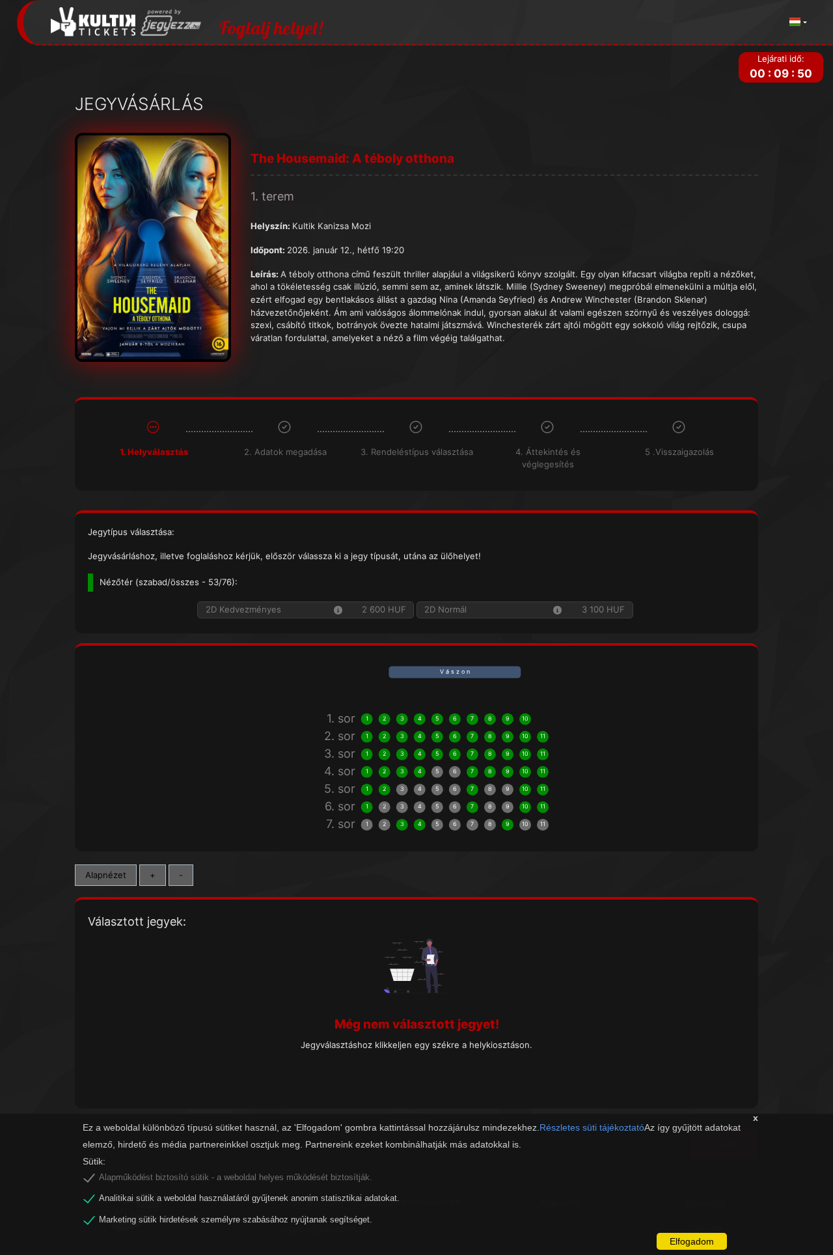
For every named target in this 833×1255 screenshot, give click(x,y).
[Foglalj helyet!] (126, 22)
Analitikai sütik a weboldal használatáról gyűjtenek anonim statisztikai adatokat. (249, 1198)
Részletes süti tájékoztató (591, 1127)
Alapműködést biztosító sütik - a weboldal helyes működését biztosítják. (235, 1177)
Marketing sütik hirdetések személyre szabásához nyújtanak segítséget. (235, 1219)
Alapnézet (105, 875)
